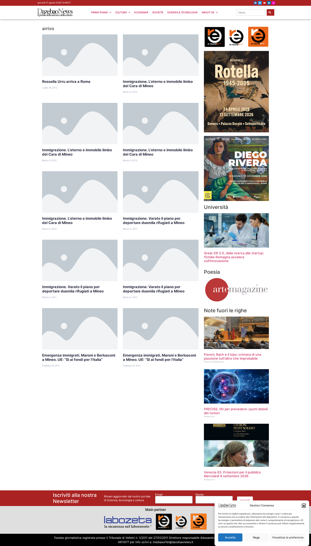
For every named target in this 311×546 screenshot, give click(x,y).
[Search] (270, 12)
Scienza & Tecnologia (182, 12)
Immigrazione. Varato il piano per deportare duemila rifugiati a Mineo (153, 220)
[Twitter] (260, 3)
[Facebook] (255, 3)
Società (157, 12)
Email (159, 494)
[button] (304, 505)
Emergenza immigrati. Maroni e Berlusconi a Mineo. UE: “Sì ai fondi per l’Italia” (78, 357)
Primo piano (99, 12)
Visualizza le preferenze (288, 537)
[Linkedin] (269, 3)
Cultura (121, 12)
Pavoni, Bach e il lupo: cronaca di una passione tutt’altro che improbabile (232, 356)
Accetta (230, 537)
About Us (208, 12)
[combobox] (250, 12)
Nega (256, 537)
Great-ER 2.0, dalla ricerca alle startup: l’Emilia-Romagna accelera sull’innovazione (234, 257)
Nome (199, 494)
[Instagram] (273, 3)
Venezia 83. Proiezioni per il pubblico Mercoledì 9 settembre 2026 (232, 474)
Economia (141, 12)
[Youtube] (264, 3)
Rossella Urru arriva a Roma (66, 81)
